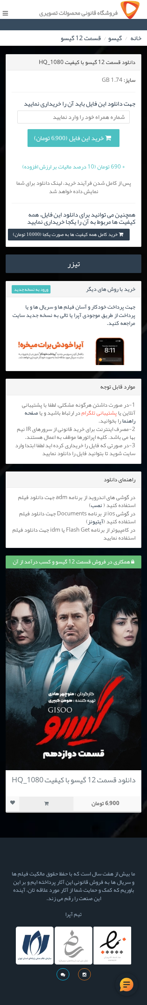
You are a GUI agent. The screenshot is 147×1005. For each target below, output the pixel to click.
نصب (96, 505)
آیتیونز (95, 521)
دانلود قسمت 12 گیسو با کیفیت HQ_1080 (74, 779)
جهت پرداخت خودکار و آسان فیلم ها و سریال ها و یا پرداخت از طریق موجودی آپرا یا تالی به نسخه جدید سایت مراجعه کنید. (73, 315)
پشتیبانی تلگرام (99, 412)
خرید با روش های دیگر (110, 289)
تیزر (73, 263)
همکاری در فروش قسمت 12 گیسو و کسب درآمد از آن (72, 561)
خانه (135, 37)
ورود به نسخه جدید (31, 289)
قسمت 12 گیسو (81, 37)
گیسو (115, 37)
